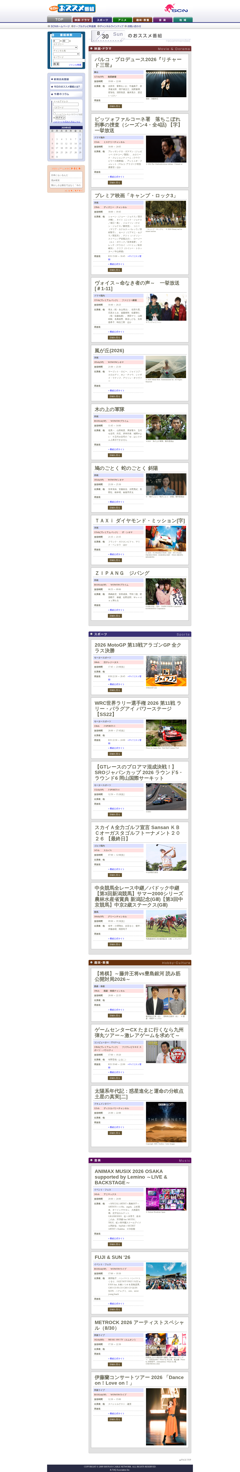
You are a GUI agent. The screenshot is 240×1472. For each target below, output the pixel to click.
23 (52, 152)
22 (80, 148)
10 (57, 143)
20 (71, 148)
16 (52, 148)
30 (52, 157)
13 (71, 143)
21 (75, 148)
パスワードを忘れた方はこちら (66, 122)
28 (75, 152)
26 (66, 152)
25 (62, 152)
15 (80, 143)
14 (75, 143)
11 (62, 143)
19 (66, 148)
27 (71, 152)
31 (57, 157)
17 (57, 148)
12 (66, 143)
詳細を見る (115, 106)
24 (57, 152)
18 (62, 148)
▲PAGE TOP (185, 1460)
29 (80, 152)
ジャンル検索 (75, 65)
